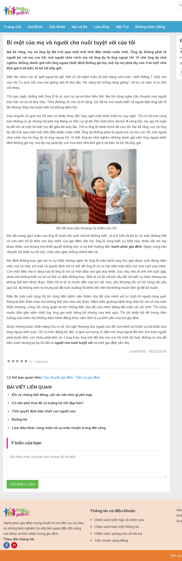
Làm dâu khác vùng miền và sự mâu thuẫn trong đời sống (59, 428)
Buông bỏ (19, 419)
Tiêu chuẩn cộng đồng (111, 540)
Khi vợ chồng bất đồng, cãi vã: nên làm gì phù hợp (52, 395)
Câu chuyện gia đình (58, 377)
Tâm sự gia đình (87, 377)
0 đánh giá (38, 361)
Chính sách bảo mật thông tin (116, 527)
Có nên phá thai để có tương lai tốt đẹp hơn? (47, 403)
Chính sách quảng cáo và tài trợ (118, 533)
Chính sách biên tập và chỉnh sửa (119, 520)
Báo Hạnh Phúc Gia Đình (43, 10)
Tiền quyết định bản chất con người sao (43, 411)
